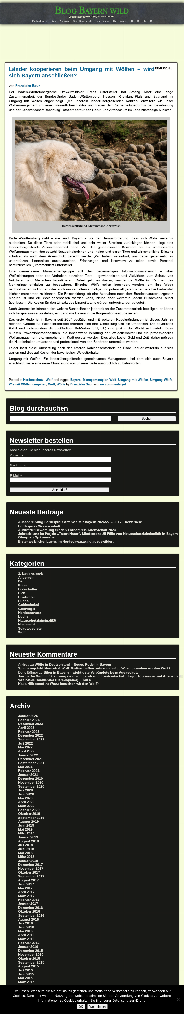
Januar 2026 (28, 716)
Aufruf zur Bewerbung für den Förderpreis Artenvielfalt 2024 (67, 530)
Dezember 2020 (30, 778)
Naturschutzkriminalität (37, 620)
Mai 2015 (25, 978)
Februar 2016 (29, 943)
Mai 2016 (25, 931)
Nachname (18, 465)
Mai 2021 (25, 767)
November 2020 (30, 782)
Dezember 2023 (30, 724)
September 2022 (31, 739)
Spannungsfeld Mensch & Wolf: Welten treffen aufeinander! (67, 668)
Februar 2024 (29, 720)
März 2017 (26, 896)
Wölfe (61, 384)
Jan (21, 676)
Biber (22, 585)
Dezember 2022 (30, 735)
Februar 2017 (29, 900)
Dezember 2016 (30, 908)
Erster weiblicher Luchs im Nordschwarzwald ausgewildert (66, 541)
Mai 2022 (25, 747)
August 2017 (28, 880)
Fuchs (23, 601)
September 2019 (31, 818)
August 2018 (28, 841)
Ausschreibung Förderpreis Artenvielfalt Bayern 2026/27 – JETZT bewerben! (80, 522)
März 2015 (26, 982)
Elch (21, 593)
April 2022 (26, 751)
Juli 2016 (25, 923)
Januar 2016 (28, 946)
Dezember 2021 (30, 759)
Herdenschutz (33, 380)
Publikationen (39, 21)
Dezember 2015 (30, 951)
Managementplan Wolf (99, 380)
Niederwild (26, 624)
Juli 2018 (25, 845)
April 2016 (26, 935)
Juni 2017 (26, 884)
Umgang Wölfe (161, 380)
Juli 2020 (25, 790)
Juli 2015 (25, 970)
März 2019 (26, 833)
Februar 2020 (29, 810)
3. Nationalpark (30, 574)
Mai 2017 (25, 888)
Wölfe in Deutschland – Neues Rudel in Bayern (73, 664)
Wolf (49, 380)
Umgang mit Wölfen (133, 380)
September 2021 (31, 763)
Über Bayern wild (82, 21)
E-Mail (16, 475)
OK (81, 1007)
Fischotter (26, 597)
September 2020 (31, 786)
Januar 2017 (28, 903)
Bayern (75, 380)
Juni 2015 (26, 974)
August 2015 (28, 966)
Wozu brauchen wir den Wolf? (146, 668)
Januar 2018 (28, 861)
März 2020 (26, 806)
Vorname (16, 455)
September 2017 (31, 876)
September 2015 (31, 962)
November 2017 (30, 868)
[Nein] (178, 999)
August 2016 (28, 919)
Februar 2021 (29, 771)
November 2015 (30, 954)
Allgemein (26, 577)
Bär (21, 581)
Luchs (23, 616)
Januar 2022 (28, 755)
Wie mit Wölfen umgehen (27, 384)
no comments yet (113, 384)
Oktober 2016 (29, 911)
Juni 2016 (26, 927)
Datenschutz (119, 21)
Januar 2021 (28, 775)
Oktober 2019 (29, 814)
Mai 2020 (25, 798)
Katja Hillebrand (31, 683)
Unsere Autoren (60, 21)
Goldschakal (28, 605)
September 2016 (31, 915)
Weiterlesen (97, 1007)
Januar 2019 (28, 837)
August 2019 (28, 821)
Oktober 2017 (29, 872)
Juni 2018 (26, 849)
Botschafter (27, 589)
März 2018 (26, 857)
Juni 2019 (26, 825)
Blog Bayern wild (92, 10)
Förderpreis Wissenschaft (39, 526)
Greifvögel (26, 609)
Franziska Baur (27, 86)
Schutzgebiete (30, 628)
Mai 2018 (25, 853)
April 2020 (26, 802)
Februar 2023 (29, 732)
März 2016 (26, 939)
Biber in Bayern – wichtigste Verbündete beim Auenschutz (91, 672)
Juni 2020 (26, 794)
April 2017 (26, 892)
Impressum (103, 21)
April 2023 (26, 727)
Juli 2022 (25, 743)
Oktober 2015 (29, 958)
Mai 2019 (25, 829)
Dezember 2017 (30, 864)
